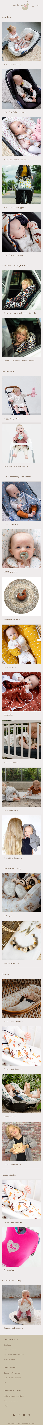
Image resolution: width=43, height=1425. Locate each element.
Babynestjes (9, 667)
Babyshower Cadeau (12, 1021)
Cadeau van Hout (11, 1165)
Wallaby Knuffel (11, 620)
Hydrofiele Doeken (12, 858)
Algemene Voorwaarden (14, 1355)
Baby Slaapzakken (11, 763)
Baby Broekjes (10, 810)
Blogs (6, 1406)
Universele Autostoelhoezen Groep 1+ (20, 313)
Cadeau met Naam (12, 1069)
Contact (7, 1345)
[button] (4, 6)
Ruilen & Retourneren (12, 1378)
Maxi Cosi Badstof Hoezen (15, 112)
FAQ (5, 1383)
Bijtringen (8, 916)
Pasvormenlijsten (11, 1401)
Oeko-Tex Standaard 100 (14, 1396)
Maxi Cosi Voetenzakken (14, 255)
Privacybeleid (9, 1359)
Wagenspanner (10, 964)
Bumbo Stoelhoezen (12, 1328)
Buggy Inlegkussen (12, 419)
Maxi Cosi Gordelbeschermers (16, 160)
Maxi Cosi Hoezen (11, 65)
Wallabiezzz (17, 1423)
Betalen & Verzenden (12, 1373)
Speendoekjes (10, 524)
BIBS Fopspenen (11, 572)
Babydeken (8, 715)
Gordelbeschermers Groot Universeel (19, 361)
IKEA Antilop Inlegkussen (15, 466)
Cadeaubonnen (10, 1350)
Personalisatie (10, 1270)
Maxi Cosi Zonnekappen (14, 208)
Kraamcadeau (10, 1117)
